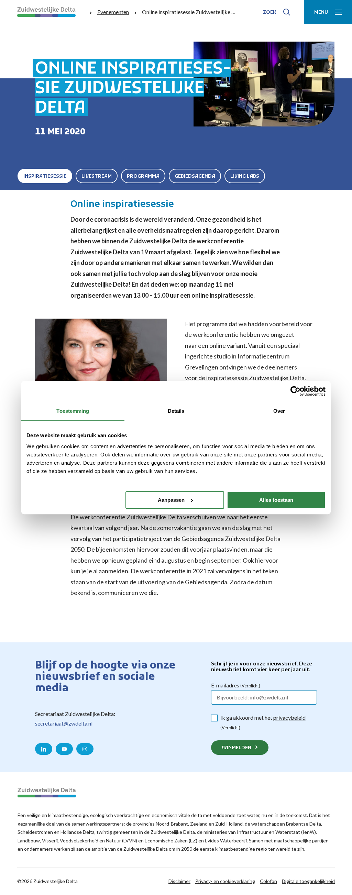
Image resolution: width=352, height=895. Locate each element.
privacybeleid (289, 717)
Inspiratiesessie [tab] (44, 176)
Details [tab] (176, 411)
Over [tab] (279, 411)
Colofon (268, 881)
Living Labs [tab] (244, 176)
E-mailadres (235, 685)
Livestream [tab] (96, 176)
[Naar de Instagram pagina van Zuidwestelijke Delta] (85, 749)
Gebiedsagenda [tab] (195, 176)
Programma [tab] (143, 176)
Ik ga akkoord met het (263, 722)
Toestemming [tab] (72, 411)
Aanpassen (171, 500)
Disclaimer (179, 881)
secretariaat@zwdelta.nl (63, 723)
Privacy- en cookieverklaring (225, 881)
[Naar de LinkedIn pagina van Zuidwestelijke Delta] (43, 749)
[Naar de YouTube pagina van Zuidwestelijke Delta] (64, 749)
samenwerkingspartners (98, 824)
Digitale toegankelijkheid (308, 881)
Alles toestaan (276, 500)
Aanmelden (236, 748)
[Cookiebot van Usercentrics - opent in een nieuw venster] (295, 391)
